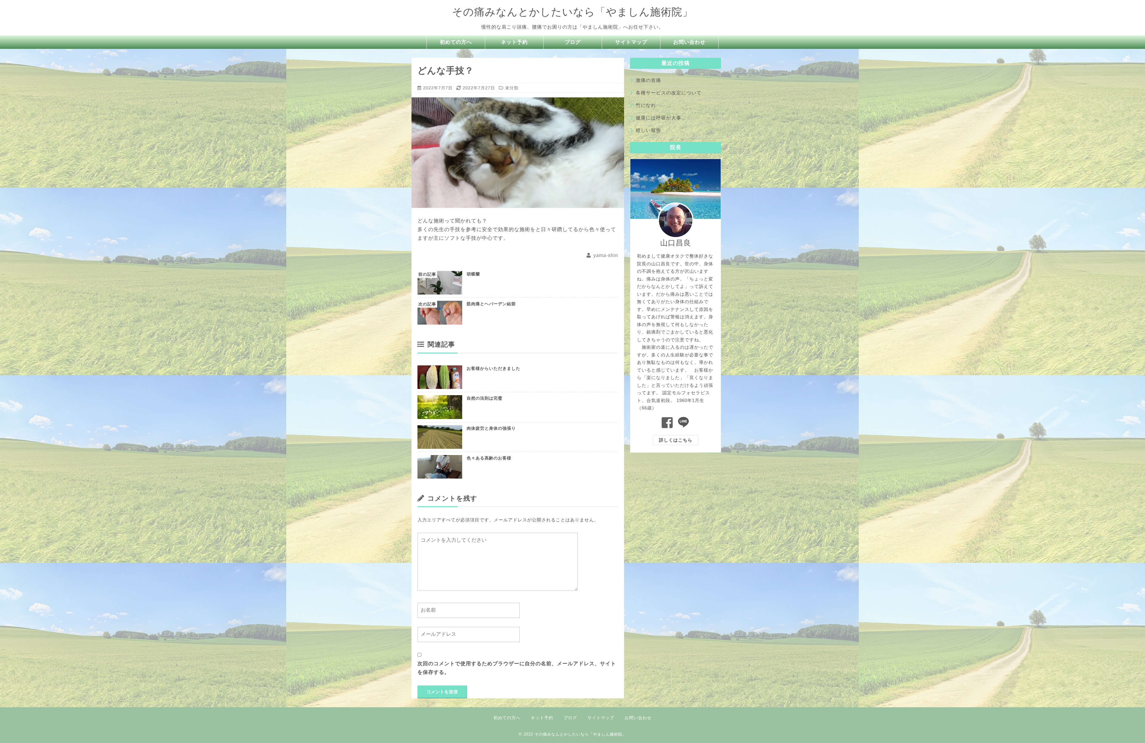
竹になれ (646, 105)
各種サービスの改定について (669, 92)
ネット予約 (514, 42)
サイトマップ (631, 42)
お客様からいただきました (493, 368)
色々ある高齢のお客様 (489, 458)
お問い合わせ (689, 42)
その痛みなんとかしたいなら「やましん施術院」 (572, 11)
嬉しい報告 (648, 130)
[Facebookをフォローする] (667, 422)
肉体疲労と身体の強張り (491, 428)
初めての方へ (456, 42)
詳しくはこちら (675, 440)
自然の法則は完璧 (484, 398)
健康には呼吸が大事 (658, 117)
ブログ (573, 42)
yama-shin (605, 255)
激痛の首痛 (648, 80)
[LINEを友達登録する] (683, 422)
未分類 (512, 87)
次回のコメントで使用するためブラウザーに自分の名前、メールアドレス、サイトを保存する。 (516, 668)
